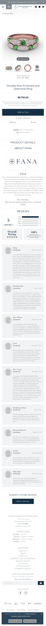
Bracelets (12, 202)
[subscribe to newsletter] (41, 583)
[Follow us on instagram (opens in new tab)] (26, 593)
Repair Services (23, 561)
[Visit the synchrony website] (8, 603)
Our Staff (23, 556)
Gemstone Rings (8, 13)
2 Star (19, 223)
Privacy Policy (21, 610)
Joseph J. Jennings (19, 408)
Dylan (15, 248)
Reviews (23, 211)
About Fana (23, 148)
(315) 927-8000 (23, 78)
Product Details (23, 142)
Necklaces (25, 202)
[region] (23, 41)
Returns (34, 122)
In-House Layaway (23, 569)
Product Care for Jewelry (23, 558)
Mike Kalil (17, 471)
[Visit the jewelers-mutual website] (37, 603)
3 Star (19, 221)
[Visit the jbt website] (30, 603)
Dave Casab (17, 369)
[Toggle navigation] (3, 6)
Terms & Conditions (33, 610)
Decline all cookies (15, 621)
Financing (23, 564)
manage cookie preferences (20, 616)
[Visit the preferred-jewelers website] (22, 603)
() (40, 217)
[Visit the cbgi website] (16, 603)
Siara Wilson (17, 317)
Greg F (15, 451)
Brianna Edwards (19, 430)
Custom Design (23, 566)
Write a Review (23, 501)
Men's (30, 202)
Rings (7, 202)
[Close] (43, 2)
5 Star (19, 217)
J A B (15, 343)
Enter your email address (23, 579)
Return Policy (11, 610)
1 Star (19, 225)
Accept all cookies (30, 621)
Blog (23, 553)
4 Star (19, 219)
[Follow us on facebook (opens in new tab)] (20, 593)
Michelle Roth (18, 286)
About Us (23, 551)
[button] (8, 6)
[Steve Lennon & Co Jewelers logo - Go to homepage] (23, 7)
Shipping (12, 122)
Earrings (18, 202)
